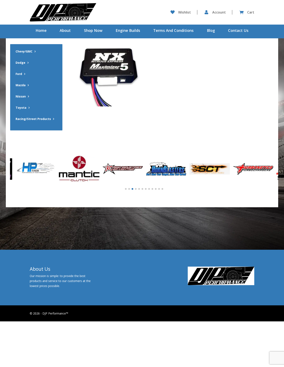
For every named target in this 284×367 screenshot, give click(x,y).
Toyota (21, 108)
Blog (211, 31)
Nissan (21, 96)
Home (41, 31)
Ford (19, 74)
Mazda (21, 85)
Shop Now (93, 31)
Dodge (20, 63)
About (65, 31)
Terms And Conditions (173, 31)
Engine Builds (128, 31)
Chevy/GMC (24, 51)
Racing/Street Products (33, 119)
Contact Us (238, 31)
